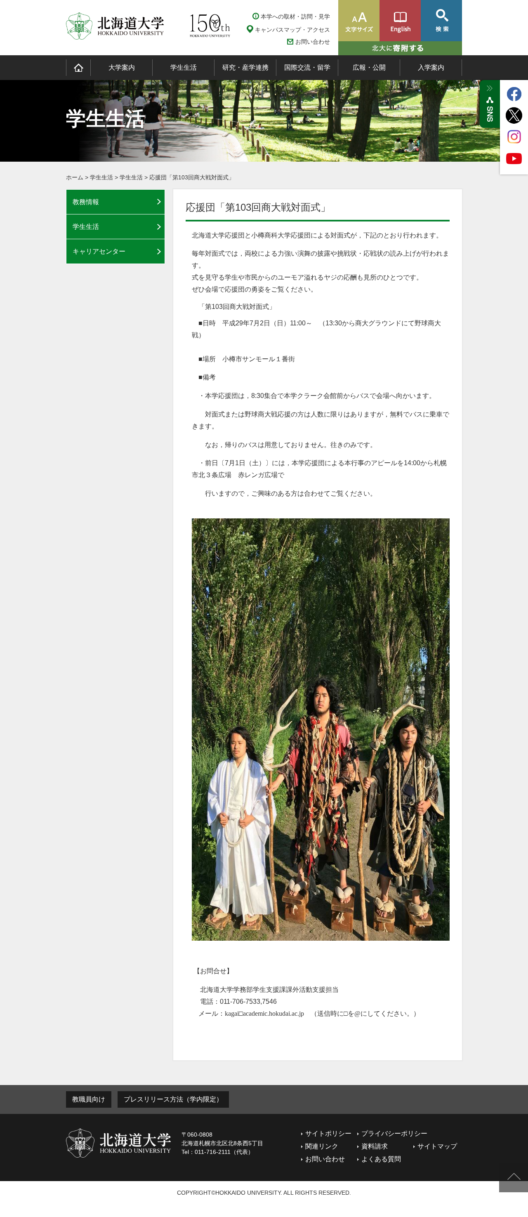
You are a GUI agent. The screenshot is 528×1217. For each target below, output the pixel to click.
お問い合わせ (312, 42)
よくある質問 (381, 1159)
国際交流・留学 (307, 67)
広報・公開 (369, 67)
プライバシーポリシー (394, 1133)
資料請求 (374, 1146)
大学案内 (121, 67)
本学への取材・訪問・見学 (295, 16)
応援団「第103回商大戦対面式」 (191, 177)
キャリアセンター (99, 251)
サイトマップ (437, 1146)
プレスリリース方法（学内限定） (173, 1099)
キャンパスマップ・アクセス (292, 29)
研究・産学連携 (245, 67)
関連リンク (321, 1146)
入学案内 (431, 67)
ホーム (74, 177)
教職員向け (88, 1099)
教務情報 (86, 201)
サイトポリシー (328, 1133)
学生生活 (183, 67)
